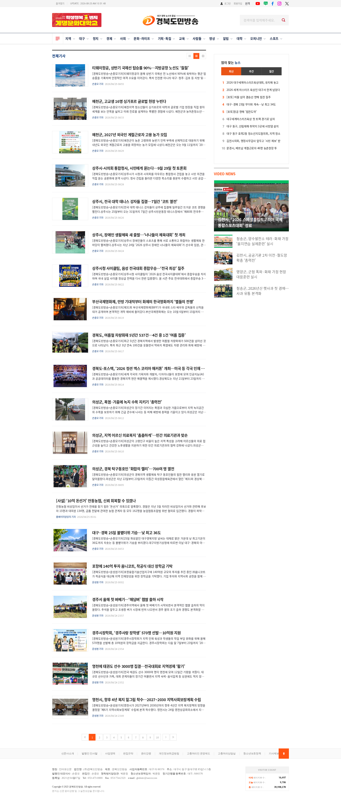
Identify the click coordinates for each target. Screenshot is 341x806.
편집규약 (128, 753)
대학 (240, 38)
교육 (182, 38)
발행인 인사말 (89, 753)
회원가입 (238, 3)
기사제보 (274, 753)
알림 (226, 38)
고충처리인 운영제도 (198, 753)
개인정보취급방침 (169, 753)
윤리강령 (146, 753)
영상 (212, 38)
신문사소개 (67, 753)
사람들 (197, 38)
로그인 (227, 3)
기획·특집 (164, 38)
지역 (68, 38)
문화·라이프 (142, 38)
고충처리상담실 (226, 753)
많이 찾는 (231, 62)
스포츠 (274, 38)
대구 (82, 38)
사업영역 (110, 753)
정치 (96, 38)
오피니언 (256, 38)
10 (157, 737)
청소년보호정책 (252, 753)
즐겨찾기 (60, 3)
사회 (123, 38)
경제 (109, 38)
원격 (247, 3)
